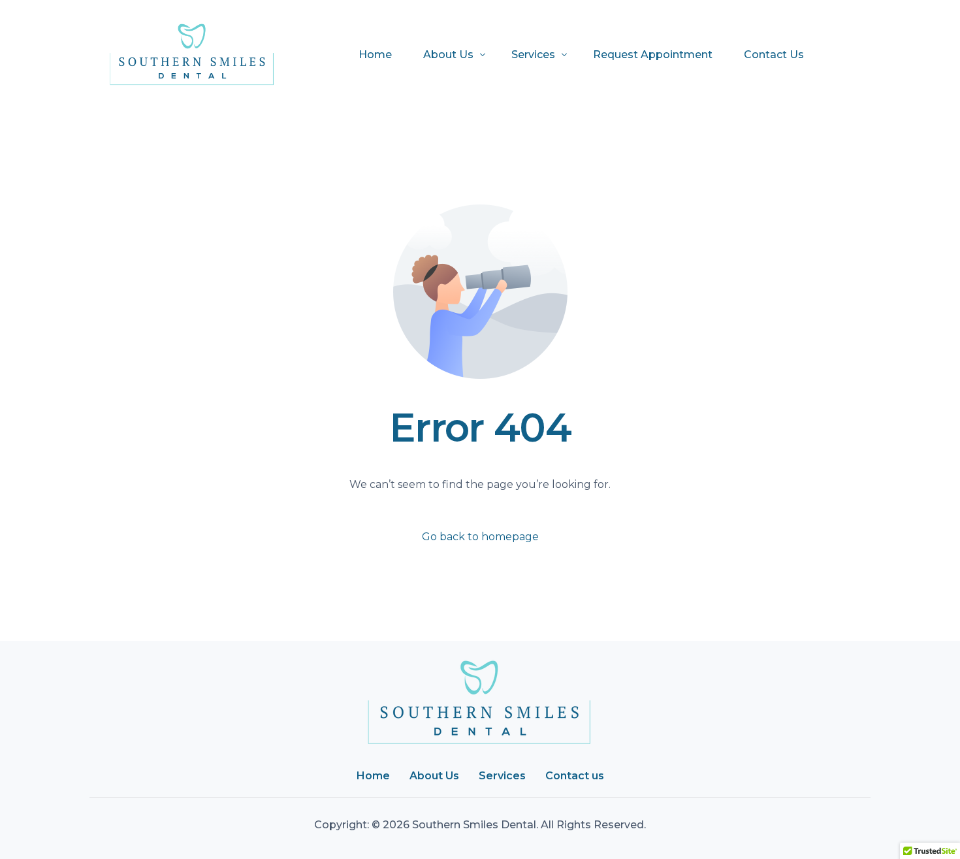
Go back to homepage (480, 536)
